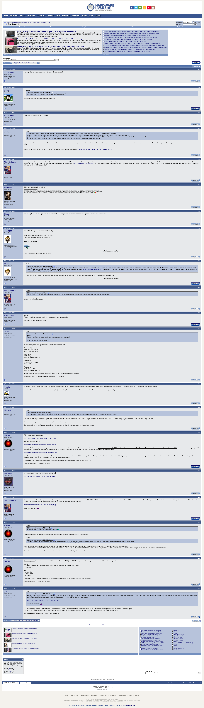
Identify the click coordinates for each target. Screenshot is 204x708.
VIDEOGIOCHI (31, 16)
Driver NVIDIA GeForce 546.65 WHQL (183, 642)
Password (178, 24)
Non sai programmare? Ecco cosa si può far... (24, 643)
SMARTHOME (76, 16)
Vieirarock (8, 473)
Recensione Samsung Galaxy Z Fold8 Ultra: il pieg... (25, 648)
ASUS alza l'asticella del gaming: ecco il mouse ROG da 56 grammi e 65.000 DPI (127, 35)
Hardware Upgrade (176, 682)
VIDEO (130, 695)
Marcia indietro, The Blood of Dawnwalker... (152, 649)
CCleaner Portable (178, 638)
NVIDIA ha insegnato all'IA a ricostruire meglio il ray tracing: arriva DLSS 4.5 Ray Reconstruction (131, 31)
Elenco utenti (135, 27)
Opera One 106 (178, 637)
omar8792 (8, 231)
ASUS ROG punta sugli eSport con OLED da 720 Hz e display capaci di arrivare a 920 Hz (130, 49)
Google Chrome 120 (179, 648)
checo (6, 90)
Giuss (6, 214)
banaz (6, 131)
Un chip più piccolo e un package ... (150, 644)
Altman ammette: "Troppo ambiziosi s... (151, 638)
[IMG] (10, 671)
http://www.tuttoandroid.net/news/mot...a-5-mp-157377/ (41, 438)
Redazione (101, 705)
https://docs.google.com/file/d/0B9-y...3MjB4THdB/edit (95, 149)
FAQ (51, 27)
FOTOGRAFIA (41, 16)
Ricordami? (197, 22)
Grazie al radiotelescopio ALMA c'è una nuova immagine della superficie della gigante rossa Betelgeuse (134, 45)
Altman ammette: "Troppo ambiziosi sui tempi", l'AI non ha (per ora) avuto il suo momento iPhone (132, 43)
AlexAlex (7, 410)
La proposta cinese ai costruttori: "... (150, 648)
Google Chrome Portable (180, 647)
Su (200, 682)
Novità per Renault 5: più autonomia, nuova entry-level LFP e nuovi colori (125, 41)
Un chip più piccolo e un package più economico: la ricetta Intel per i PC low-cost (127, 51)
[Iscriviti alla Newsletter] (140, 7)
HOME (6, 16)
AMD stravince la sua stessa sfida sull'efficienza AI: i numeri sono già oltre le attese (128, 39)
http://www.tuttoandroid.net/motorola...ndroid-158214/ (40, 444)
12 (24, 62)
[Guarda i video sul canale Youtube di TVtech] (149, 7)
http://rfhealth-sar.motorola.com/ (84, 163)
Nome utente (179, 22)
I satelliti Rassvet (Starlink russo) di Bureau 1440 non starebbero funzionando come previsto (130, 37)
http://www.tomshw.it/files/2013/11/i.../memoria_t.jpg (40, 505)
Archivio (185, 682)
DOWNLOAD (103, 695)
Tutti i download (176, 654)
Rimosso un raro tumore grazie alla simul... (152, 631)
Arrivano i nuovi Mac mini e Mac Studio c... (152, 647)
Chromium (176, 630)
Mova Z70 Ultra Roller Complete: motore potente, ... (25, 628)
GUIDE (91, 16)
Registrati (22, 27)
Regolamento (86, 27)
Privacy (83, 705)
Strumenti (195, 66)
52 (26, 62)
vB (9, 668)
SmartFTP (176, 644)
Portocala (8, 187)
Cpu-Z (175, 641)
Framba (7, 387)
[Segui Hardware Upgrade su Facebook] (132, 7)
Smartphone (36, 22)
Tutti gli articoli (8, 54)
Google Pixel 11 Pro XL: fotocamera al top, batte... (25, 638)
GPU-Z (175, 631)
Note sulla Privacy (194, 682)
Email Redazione (110, 705)
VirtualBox (176, 649)
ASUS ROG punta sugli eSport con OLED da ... (153, 642)
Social (120, 705)
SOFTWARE (50, 16)
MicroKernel (9, 72)
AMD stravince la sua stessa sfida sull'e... (152, 636)
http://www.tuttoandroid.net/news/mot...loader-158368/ (40, 452)
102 (29, 62)
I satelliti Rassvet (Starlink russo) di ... (151, 634)
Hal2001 (7, 435)
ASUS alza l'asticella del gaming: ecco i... (151, 633)
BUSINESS (113, 695)
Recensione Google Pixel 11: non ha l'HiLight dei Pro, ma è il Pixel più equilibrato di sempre (50, 39)
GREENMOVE (66, 16)
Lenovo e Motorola (45, 22)
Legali (77, 705)
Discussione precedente (95, 625)
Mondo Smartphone (26, 22)
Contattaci (167, 682)
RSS (117, 705)
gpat (5, 591)
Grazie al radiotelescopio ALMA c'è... (150, 640)
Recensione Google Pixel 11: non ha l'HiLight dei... (25, 633)
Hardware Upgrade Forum (13, 22)
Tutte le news (106, 54)
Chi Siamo (72, 705)
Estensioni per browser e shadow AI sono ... (152, 641)
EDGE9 (58, 16)
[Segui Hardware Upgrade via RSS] (144, 7)
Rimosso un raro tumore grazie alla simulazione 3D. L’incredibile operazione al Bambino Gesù (131, 33)
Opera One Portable (179, 636)
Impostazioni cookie (129, 705)
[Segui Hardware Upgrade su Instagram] (153, 7)
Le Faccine (7, 669)
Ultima (35, 62)
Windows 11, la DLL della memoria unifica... (152, 645)
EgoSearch (180, 27)
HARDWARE (13, 16)
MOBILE (22, 16)
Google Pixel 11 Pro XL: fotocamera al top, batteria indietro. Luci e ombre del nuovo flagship (50, 46)
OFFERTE (98, 16)
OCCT (175, 633)
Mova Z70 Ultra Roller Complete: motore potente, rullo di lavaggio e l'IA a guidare (46, 31)
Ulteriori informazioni (134, 700)
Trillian (175, 645)
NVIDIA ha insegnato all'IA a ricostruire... (151, 630)
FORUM (84, 16)
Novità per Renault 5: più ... (148, 637)
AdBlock (94, 705)
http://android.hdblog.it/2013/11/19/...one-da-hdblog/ (40, 476)
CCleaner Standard (178, 640)
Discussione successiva (108, 625)
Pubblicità (88, 705)
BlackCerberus (10, 162)
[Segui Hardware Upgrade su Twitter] (136, 7)
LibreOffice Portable (179, 634)
